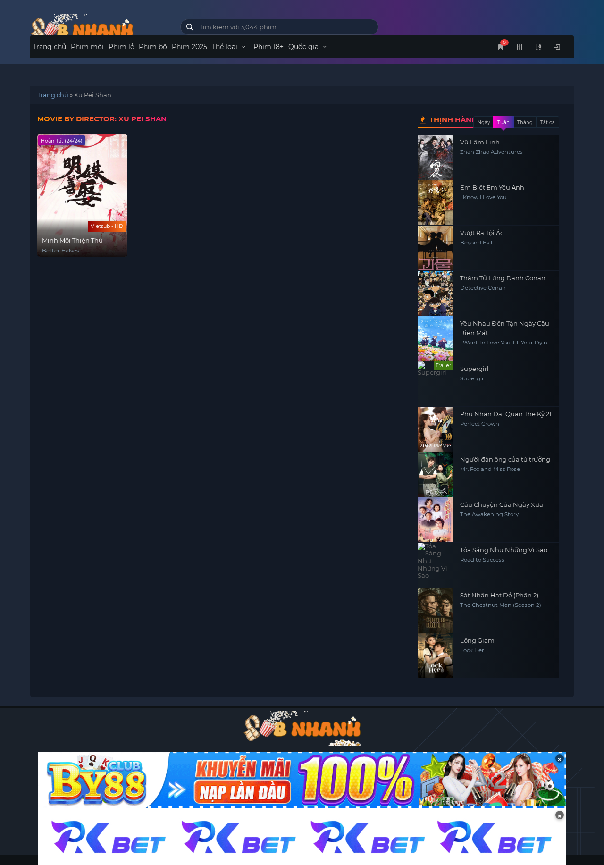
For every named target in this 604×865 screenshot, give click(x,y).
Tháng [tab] (525, 122)
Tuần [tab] (503, 122)
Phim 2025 (189, 46)
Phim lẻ (121, 46)
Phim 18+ (268, 46)
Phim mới (87, 46)
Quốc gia (304, 46)
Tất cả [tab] (547, 122)
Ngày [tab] (484, 122)
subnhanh (98, 29)
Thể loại (225, 46)
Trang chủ (49, 46)
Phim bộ (153, 46)
